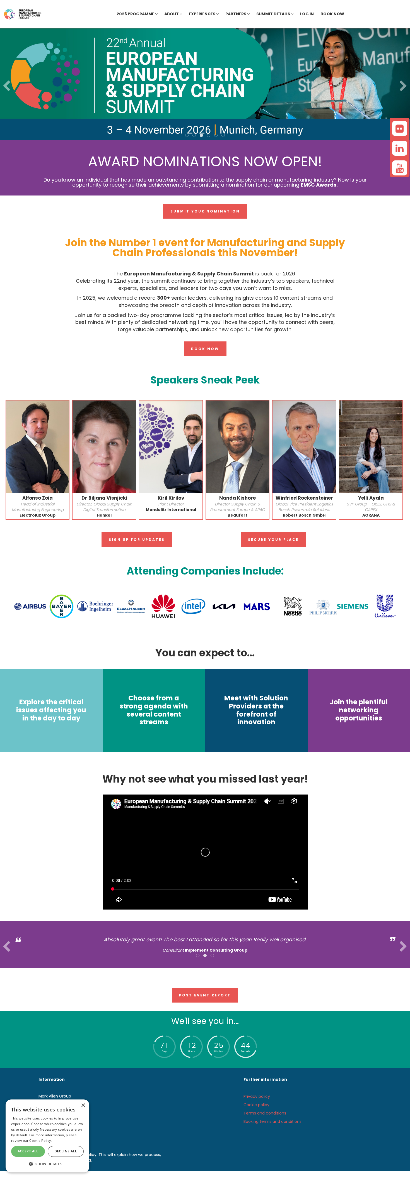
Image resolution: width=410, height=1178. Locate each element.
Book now (332, 14)
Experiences (202, 14)
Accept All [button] (28, 1151)
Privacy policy (256, 1096)
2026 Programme (136, 14)
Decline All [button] (65, 1151)
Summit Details (273, 14)
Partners (236, 14)
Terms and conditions (264, 1113)
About (172, 14)
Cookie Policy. (40, 1140)
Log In (307, 14)
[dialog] (47, 1135)
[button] (47, 1163)
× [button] (83, 1105)
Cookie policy (256, 1105)
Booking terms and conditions (272, 1121)
